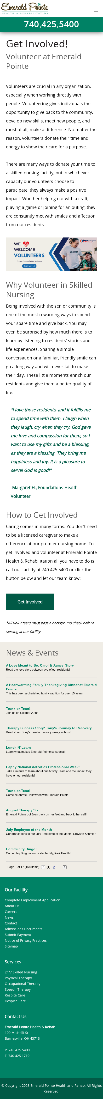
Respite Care (15, 995)
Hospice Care (15, 1001)
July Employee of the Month (29, 830)
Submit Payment (18, 934)
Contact (11, 923)
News (9, 917)
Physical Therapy (18, 978)
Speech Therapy (18, 989)
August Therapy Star (23, 810)
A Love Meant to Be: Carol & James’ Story (40, 665)
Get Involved (30, 602)
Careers (11, 911)
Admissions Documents (23, 929)
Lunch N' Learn (18, 747)
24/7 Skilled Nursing (21, 972)
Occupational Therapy (22, 983)
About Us (12, 906)
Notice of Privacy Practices (26, 940)
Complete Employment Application (32, 900)
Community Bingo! (21, 849)
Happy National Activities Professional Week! (43, 767)
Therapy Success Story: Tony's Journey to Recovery (49, 728)
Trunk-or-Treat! (18, 708)
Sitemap (11, 946)
